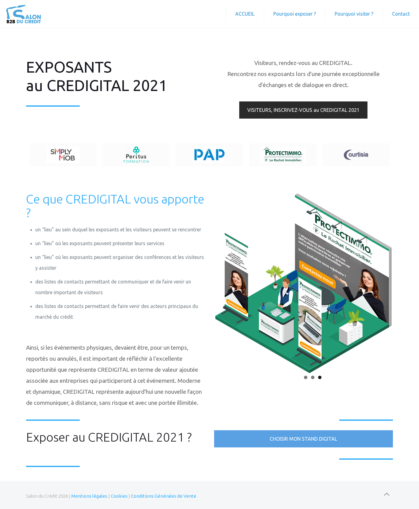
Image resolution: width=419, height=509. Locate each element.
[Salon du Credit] (23, 14)
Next (401, 282)
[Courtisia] (356, 154)
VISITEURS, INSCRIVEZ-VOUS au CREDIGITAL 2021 (303, 110)
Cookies (119, 496)
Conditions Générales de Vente (163, 496)
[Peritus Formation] (136, 154)
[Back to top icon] (386, 494)
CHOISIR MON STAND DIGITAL (303, 439)
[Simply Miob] (63, 154)
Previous (206, 282)
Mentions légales (89, 496)
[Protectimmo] (283, 154)
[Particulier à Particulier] (209, 154)
